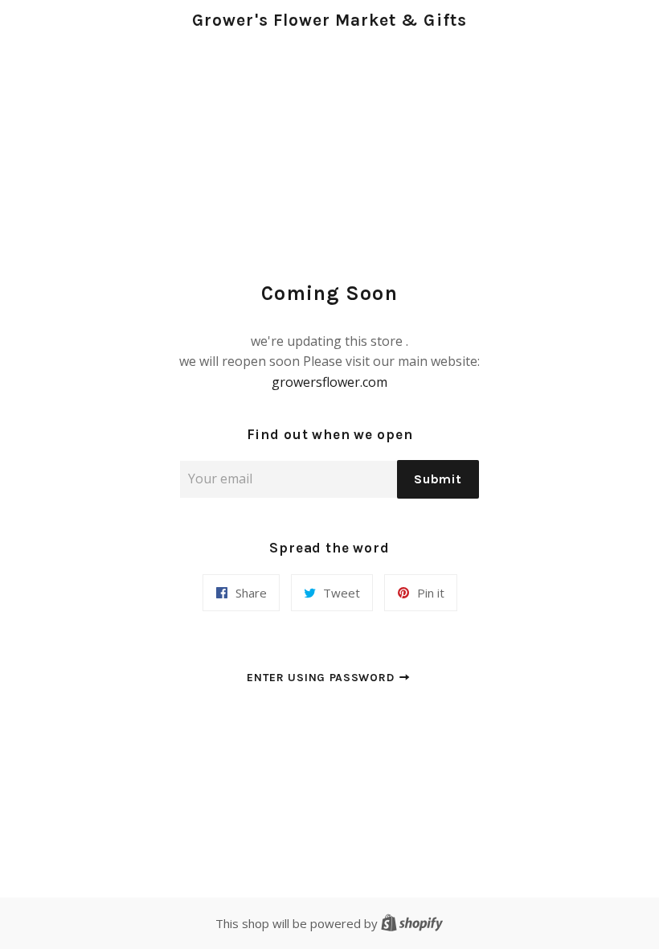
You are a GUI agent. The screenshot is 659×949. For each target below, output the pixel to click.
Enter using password (322, 677)
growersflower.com (329, 382)
